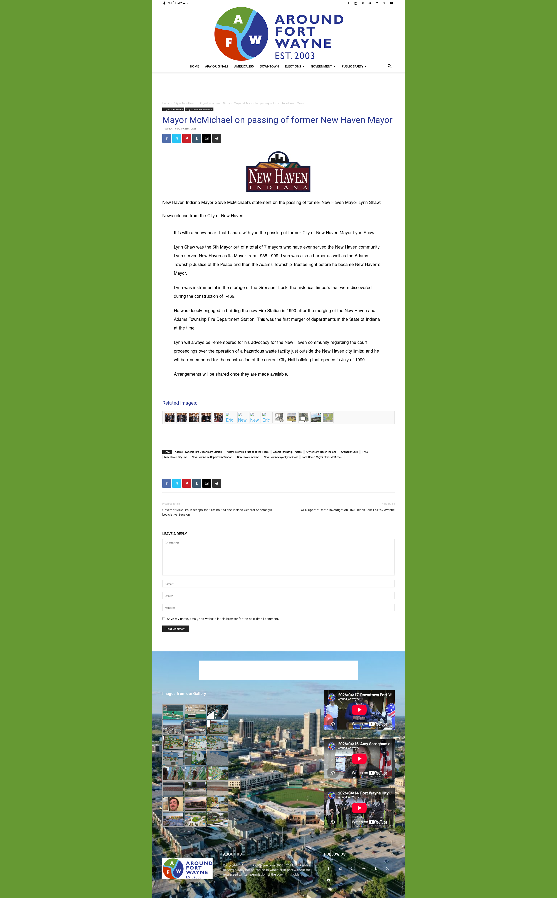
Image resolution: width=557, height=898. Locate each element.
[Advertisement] (278, 86)
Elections (293, 66)
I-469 (365, 451)
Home (194, 66)
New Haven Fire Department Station (212, 457)
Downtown (269, 66)
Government (321, 66)
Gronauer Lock (349, 451)
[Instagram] (355, 3)
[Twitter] (384, 3)
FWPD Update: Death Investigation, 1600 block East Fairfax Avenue (347, 510)
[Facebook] (348, 3)
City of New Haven (185, 103)
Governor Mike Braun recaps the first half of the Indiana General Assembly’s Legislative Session (217, 512)
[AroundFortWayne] (278, 33)
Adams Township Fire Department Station (198, 451)
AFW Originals (216, 66)
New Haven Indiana (248, 457)
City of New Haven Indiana (321, 451)
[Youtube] (391, 3)
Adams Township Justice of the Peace (247, 451)
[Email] (206, 138)
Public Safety (352, 66)
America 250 (244, 66)
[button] (389, 67)
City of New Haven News (215, 103)
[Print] (216, 138)
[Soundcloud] (370, 3)
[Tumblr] (377, 3)
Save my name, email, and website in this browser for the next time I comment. (223, 619)
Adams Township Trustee (287, 451)
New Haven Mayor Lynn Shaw (281, 457)
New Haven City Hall (175, 457)
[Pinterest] (362, 3)
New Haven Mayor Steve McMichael (322, 457)
